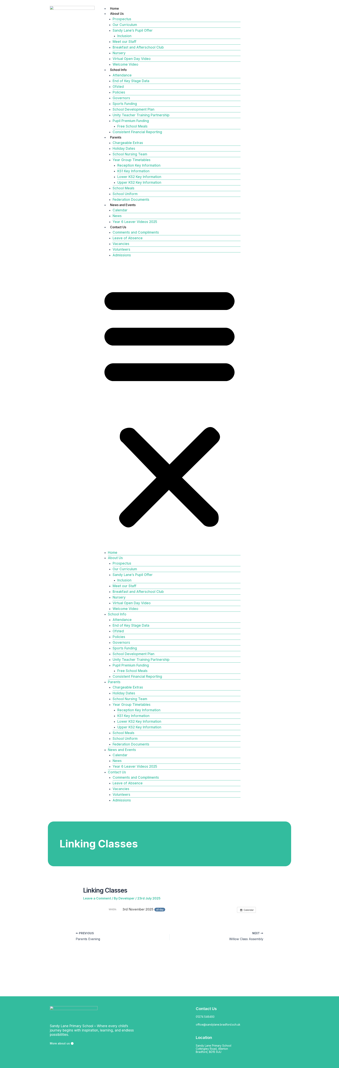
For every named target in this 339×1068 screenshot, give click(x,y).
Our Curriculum (125, 25)
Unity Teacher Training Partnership (141, 115)
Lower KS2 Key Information (139, 177)
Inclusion (124, 36)
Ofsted (118, 87)
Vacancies (121, 244)
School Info (118, 70)
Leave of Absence (128, 238)
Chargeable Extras (128, 143)
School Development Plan (133, 109)
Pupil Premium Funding (131, 121)
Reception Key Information (138, 165)
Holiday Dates (124, 148)
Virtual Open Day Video (132, 59)
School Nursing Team (130, 154)
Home (114, 8)
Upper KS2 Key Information (139, 182)
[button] (169, 406)
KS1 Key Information (133, 171)
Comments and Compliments (136, 232)
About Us (117, 14)
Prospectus (122, 19)
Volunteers (121, 249)
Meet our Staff (124, 42)
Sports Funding (125, 104)
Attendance (122, 75)
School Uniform (125, 194)
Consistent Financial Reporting (137, 132)
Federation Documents (131, 200)
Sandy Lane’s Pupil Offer (133, 30)
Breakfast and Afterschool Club (138, 47)
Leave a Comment (97, 898)
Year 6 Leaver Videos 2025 (135, 222)
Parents (115, 137)
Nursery (119, 53)
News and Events (123, 205)
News (117, 216)
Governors (121, 98)
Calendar (120, 210)
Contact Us (118, 227)
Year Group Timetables (131, 160)
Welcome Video (125, 64)
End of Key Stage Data (131, 81)
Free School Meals (132, 126)
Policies (119, 92)
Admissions (122, 255)
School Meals (123, 188)
